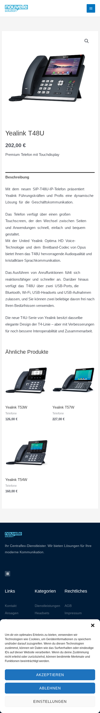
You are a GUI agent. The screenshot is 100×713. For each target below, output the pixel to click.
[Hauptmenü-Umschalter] (91, 8)
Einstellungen (50, 701)
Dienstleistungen (47, 606)
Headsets (42, 613)
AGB (68, 606)
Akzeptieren (50, 675)
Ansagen (11, 613)
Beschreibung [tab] (17, 177)
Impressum (73, 613)
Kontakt (11, 606)
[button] (92, 625)
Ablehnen (50, 688)
